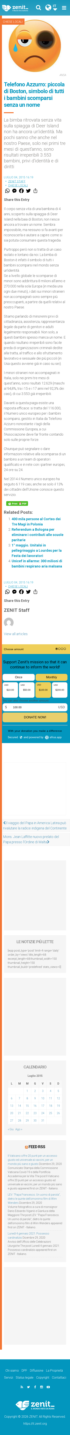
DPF (24, 1370)
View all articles (16, 634)
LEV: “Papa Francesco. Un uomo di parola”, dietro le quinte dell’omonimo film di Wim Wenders (34, 1198)
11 (50, 1098)
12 (58, 1098)
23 (35, 1113)
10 (42, 1098)
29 (27, 1120)
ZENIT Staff (17, 181)
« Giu (11, 1129)
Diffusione (36, 1370)
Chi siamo (12, 1370)
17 (42, 1105)
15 (27, 1105)
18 (50, 1105)
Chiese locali (13, 22)
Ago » (18, 1129)
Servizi (8, 1377)
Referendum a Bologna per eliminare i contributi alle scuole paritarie (37, 534)
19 (58, 1105)
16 (35, 1105)
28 (19, 1120)
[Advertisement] (35, 792)
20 (11, 1113)
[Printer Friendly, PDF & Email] (17, 503)
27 (11, 1120)
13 (11, 1105)
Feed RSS (37, 1146)
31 (42, 1120)
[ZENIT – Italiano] (19, 8)
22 (27, 1113)
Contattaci (59, 1377)
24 (42, 1113)
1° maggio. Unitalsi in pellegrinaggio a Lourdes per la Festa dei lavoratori (37, 550)
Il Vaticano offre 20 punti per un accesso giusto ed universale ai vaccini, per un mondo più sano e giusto (32, 1159)
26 (58, 1113)
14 (19, 1105)
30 (35, 1120)
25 (50, 1113)
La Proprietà (54, 1370)
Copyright (42, 1377)
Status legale (24, 1377)
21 (19, 1113)
